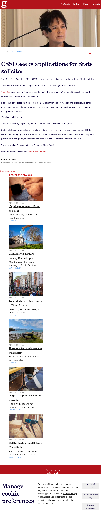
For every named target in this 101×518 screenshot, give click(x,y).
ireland (13, 315)
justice (12, 221)
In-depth (77, 4)
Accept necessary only (90, 495)
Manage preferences (90, 506)
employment (17, 51)
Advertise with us (53, 470)
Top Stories (65, 4)
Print (94, 53)
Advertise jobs (53, 473)
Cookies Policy (70, 494)
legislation (15, 410)
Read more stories (7, 171)
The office (6, 92)
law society (15, 268)
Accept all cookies (90, 485)
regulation (15, 457)
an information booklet (37, 151)
